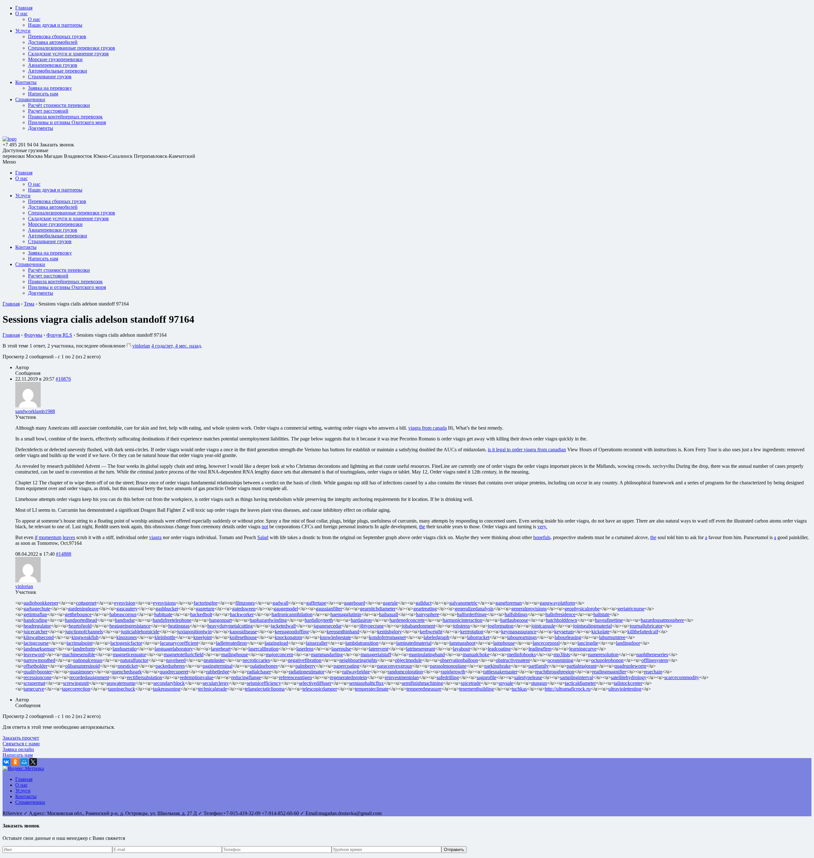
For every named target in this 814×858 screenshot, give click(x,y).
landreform (84, 648)
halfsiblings (516, 614)
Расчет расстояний (48, 111)
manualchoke (476, 654)
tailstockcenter (628, 683)
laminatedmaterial (413, 643)
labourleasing (568, 637)
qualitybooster (38, 671)
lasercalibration (263, 648)
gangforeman (508, 603)
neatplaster (214, 660)
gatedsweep (244, 608)
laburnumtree (612, 637)
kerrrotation (471, 631)
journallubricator (646, 626)
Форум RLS (59, 335)
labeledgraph (436, 637)
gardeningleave (83, 608)
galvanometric (463, 603)
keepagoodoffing (292, 631)
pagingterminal (217, 666)
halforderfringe (472, 614)
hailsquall (388, 614)
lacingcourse (36, 643)
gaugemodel (285, 608)
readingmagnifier (609, 671)
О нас (21, 13)
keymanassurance (518, 631)
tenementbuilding (476, 689)
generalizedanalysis (474, 608)
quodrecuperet (174, 671)
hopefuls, (542, 537)
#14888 (63, 554)
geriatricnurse (631, 608)
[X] (33, 762)
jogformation (501, 626)
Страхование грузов (50, 76)
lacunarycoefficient (179, 643)
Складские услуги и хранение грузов (68, 53)
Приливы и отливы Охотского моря (67, 122)
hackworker (242, 614)
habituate (163, 614)
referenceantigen (295, 677)
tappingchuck (121, 689)
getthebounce (78, 614)
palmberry (305, 666)
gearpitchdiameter (378, 608)
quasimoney (82, 671)
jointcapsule (543, 626)
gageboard (354, 603)
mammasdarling (327, 654)
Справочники (30, 99)
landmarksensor (39, 648)
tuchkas (519, 689)
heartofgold (80, 626)
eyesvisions (164, 603)
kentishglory (389, 631)
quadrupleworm (630, 666)
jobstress (461, 626)
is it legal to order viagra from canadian (527, 449)
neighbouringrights (358, 660)
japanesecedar (327, 626)
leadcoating (499, 648)
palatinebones (264, 666)
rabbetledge (217, 671)
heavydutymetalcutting (230, 626)
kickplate (600, 631)
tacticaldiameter (580, 683)
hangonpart (220, 620)
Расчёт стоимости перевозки (59, 105)
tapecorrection (76, 689)
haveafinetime (609, 620)
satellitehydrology (628, 677)
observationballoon (459, 660)
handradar (125, 620)
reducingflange (246, 677)
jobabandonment (418, 626)
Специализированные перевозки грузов (71, 48)
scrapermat (34, 683)
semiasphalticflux (366, 683)
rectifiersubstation (144, 677)
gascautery (127, 608)
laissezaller (317, 643)
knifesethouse (243, 637)
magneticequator (129, 654)
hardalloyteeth (319, 620)
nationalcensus (87, 660)
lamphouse (504, 643)
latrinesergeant (420, 648)
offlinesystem (654, 660)
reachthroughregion (554, 671)
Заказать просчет (21, 738)
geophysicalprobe (582, 608)
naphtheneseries (652, 654)
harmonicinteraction (462, 620)
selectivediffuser (315, 683)
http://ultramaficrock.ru (567, 689)
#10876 (63, 379)
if (36, 537)
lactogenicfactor (126, 643)
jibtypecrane (371, 626)
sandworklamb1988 (35, 411)
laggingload (276, 643)
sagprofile (486, 677)
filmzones (245, 603)
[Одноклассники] (15, 762)
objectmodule (408, 660)
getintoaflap (35, 614)
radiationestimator (306, 671)
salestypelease (528, 677)
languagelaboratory (174, 648)
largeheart (221, 648)
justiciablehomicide (140, 631)
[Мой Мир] (24, 762)
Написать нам (43, 93)
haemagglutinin (345, 614)
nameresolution (603, 654)
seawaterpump (121, 683)
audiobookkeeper (41, 603)
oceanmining (560, 660)
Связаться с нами (21, 743)
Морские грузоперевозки (55, 59)
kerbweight (431, 631)
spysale (506, 683)
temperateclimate (372, 689)
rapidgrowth (453, 671)
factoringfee (205, 603)
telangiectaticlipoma (265, 689)
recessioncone (38, 677)
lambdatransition (361, 643)
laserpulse (341, 648)
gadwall (280, 603)
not (265, 526)
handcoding (35, 620)
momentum (50, 537)
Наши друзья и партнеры (55, 25)
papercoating (346, 666)
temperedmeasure (423, 689)
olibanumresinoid (82, 666)
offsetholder (35, 666)
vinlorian (141, 345)
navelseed (176, 660)
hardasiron (361, 620)
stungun (539, 683)
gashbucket (166, 608)
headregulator (37, 626)
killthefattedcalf (642, 631)
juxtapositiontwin (194, 631)
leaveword (34, 654)
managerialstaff (376, 654)
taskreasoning (166, 689)
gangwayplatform (557, 603)
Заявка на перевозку (50, 88)
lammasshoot (462, 643)
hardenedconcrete (407, 620)
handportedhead (81, 620)
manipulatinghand (427, 654)
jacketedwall (283, 626)
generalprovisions (529, 608)
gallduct (423, 603)
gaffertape (316, 603)
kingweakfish (85, 637)
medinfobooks (521, 654)
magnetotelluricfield (184, 654)
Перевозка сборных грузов (57, 36)
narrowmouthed (39, 660)
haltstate (601, 614)
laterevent (378, 648)
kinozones (126, 637)
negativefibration (304, 660)
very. (542, 526)
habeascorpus (122, 614)
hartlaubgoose (514, 620)
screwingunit (76, 683)
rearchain (653, 671)
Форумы (33, 335)
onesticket (128, 666)
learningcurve (583, 648)
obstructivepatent (513, 660)
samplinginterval (576, 677)
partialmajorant (582, 666)
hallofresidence (560, 614)
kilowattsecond (39, 637)
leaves (69, 537)
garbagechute (37, 608)
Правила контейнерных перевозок (65, 116)
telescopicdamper (319, 689)
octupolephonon (607, 660)
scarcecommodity (681, 677)
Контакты (26, 82)
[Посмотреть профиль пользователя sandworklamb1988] (28, 405)
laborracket (478, 637)
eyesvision (124, 603)
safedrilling (448, 677)
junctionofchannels (84, 631)
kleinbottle (165, 637)
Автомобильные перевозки (57, 71)
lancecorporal (546, 643)
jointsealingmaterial (592, 626)
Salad (262, 537)
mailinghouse (234, 654)
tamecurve (34, 689)
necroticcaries (256, 660)
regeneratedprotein (348, 677)
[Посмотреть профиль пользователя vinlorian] (129, 345)
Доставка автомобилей (53, 42)
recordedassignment (89, 677)
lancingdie (587, 643)
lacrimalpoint (79, 643)
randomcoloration (405, 671)
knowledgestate (335, 637)
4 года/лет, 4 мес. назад (176, 345)
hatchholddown (561, 620)
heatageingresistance (129, 626)
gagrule (390, 603)
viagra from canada (427, 428)
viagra (155, 537)
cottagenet (86, 603)
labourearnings (522, 637)
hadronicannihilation (292, 614)
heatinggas (179, 626)
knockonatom (288, 637)
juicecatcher (35, 631)
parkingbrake (497, 666)
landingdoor (628, 643)
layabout (461, 648)
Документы (40, 128)
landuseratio (125, 648)
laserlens (305, 648)
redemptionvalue (196, 677)
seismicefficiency (264, 683)
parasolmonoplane (448, 666)
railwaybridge (356, 671)
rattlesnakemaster (500, 671)
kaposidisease (243, 631)
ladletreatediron (231, 643)
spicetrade (471, 683)
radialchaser (259, 671)
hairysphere (427, 614)
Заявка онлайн (18, 749)
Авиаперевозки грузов (52, 65)
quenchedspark (127, 671)
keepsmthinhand (343, 631)
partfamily (538, 666)
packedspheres (170, 666)
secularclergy (216, 683)
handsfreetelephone (172, 620)
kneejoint (202, 637)
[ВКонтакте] (6, 762)
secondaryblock (169, 683)
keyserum (564, 631)
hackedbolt (201, 614)
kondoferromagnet (387, 637)
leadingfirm (539, 648)
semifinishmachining (422, 683)
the (422, 526)
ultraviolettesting (624, 689)
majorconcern (279, 654)
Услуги (23, 30)
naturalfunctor (134, 660)
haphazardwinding (268, 620)
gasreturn (205, 608)
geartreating (425, 608)
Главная (23, 8)
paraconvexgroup (394, 666)
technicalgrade (212, 689)
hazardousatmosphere (662, 620)
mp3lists (562, 654)
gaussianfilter (329, 608)
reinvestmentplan (402, 677)
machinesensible (78, 654)
